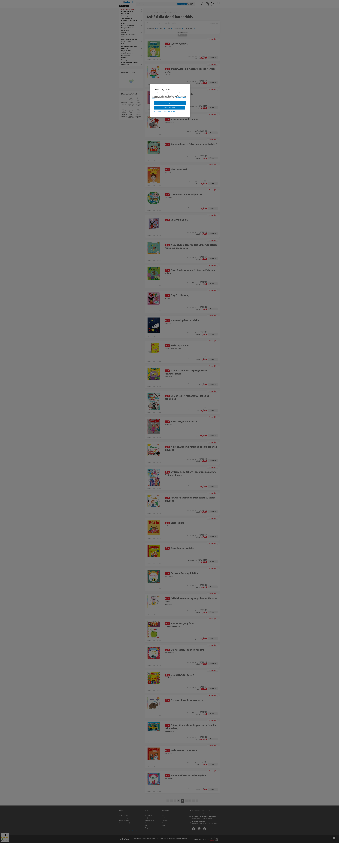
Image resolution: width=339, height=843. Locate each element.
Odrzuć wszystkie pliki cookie (169, 107)
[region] (170, 100)
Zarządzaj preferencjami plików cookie (165, 111)
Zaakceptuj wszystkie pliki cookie (170, 103)
